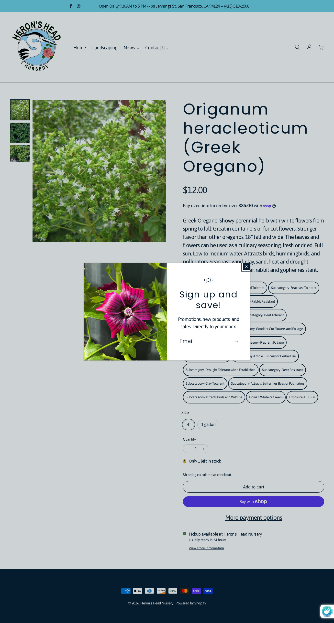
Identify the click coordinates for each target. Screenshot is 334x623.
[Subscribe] (236, 341)
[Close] (246, 266)
